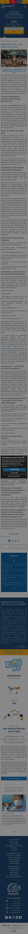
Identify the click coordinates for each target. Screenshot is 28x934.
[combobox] (23, 457)
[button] (14, 476)
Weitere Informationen (12, 466)
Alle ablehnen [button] (14, 473)
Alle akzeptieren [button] (14, 469)
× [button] (25, 457)
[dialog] (14, 467)
